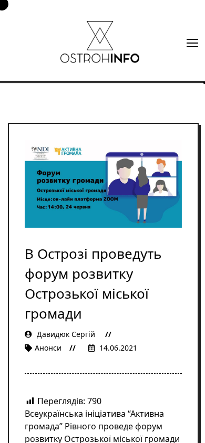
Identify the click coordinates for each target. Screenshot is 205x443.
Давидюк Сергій (66, 334)
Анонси (48, 348)
